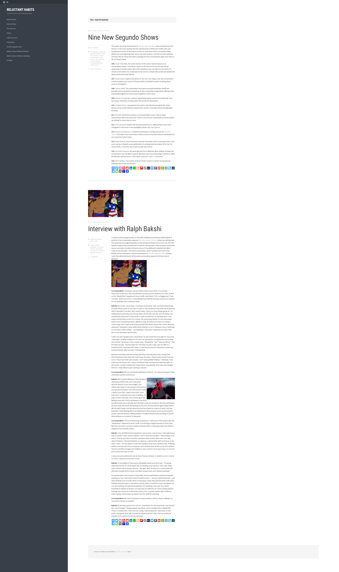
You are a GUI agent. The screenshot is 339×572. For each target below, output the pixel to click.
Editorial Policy (11, 24)
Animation (93, 239)
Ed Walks (10, 60)
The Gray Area (11, 28)
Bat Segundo (94, 48)
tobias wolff (94, 65)
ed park (101, 55)
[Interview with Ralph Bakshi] (132, 204)
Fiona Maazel (120, 125)
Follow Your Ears (12, 38)
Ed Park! (118, 115)
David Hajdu (119, 79)
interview (99, 249)
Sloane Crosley (121, 98)
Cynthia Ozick (120, 105)
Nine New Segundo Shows (123, 37)
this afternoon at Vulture (148, 240)
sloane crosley (95, 61)
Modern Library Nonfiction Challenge (18, 56)
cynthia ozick (100, 54)
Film (96, 241)
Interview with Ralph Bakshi (124, 229)
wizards (99, 252)
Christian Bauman (122, 151)
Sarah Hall (119, 64)
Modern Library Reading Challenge (17, 51)
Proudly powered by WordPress (104, 551)
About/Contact (11, 19)
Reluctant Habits (20, 10)
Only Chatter (11, 42)
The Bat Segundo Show (14, 47)
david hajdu (94, 55)
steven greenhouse (96, 63)
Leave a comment (95, 69)
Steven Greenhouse (122, 132)
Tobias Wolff (120, 88)
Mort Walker (120, 161)
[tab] (4, 2)
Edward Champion (104, 31)
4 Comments (94, 257)
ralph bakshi (100, 59)
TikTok (9, 33)
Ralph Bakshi (120, 141)
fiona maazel (94, 57)
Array (129, 551)
